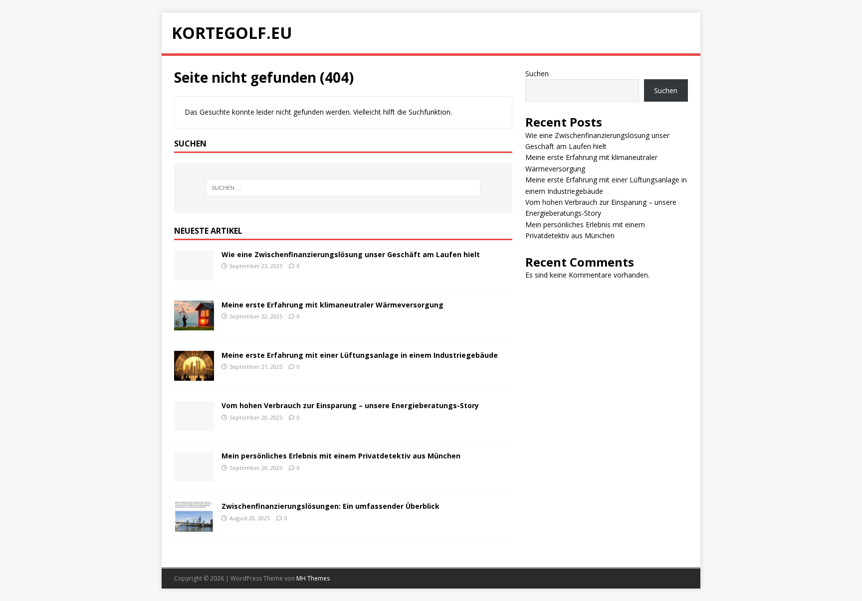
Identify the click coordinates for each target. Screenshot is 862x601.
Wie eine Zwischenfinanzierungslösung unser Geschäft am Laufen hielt (350, 254)
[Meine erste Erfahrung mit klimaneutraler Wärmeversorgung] (194, 324)
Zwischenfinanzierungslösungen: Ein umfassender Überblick (330, 506)
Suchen (537, 73)
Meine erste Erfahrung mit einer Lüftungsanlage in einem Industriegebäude (359, 355)
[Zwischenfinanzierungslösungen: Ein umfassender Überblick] (194, 526)
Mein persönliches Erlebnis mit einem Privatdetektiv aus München (340, 455)
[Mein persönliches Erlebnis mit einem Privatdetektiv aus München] (194, 475)
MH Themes (313, 578)
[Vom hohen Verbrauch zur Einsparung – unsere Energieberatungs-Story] (194, 425)
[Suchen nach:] (343, 187)
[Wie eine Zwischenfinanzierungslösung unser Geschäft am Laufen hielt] (194, 274)
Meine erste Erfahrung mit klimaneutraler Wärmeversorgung (332, 304)
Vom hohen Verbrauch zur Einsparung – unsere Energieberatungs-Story (350, 405)
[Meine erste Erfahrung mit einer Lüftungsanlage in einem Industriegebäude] (194, 375)
